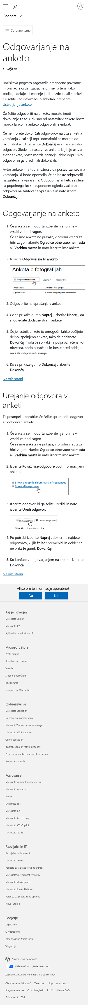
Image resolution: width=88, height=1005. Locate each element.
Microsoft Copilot (14, 618)
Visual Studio (12, 903)
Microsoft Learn (14, 860)
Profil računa (12, 654)
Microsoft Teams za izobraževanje (24, 725)
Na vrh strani (13, 378)
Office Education (14, 739)
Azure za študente (15, 761)
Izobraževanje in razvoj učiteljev (22, 746)
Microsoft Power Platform (19, 889)
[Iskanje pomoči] (16, 5)
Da (31, 595)
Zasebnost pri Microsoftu (19, 939)
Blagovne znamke (14, 990)
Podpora (10, 16)
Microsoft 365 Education (18, 732)
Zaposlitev (11, 924)
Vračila (9, 668)
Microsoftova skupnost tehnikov (22, 875)
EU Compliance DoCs (58, 990)
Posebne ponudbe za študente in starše (27, 754)
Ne (56, 595)
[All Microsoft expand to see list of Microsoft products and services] (5, 6)
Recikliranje (11, 682)
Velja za (11, 69)
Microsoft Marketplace (17, 882)
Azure (8, 796)
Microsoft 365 (13, 626)
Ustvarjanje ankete (17, 104)
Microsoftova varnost (16, 789)
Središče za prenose (16, 661)
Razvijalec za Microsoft (18, 853)
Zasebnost (40, 983)
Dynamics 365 (13, 803)
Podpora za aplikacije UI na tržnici (24, 867)
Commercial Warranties (18, 690)
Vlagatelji (10, 946)
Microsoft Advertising (17, 818)
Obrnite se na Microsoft (18, 983)
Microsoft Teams (14, 832)
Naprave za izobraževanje (19, 718)
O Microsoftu (12, 931)
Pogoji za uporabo (58, 983)
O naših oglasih (35, 990)
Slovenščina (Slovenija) (24, 959)
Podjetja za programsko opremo (22, 896)
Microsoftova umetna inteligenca (23, 782)
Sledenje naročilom (15, 675)
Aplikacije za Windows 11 (19, 633)
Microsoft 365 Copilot (17, 825)
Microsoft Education (16, 710)
